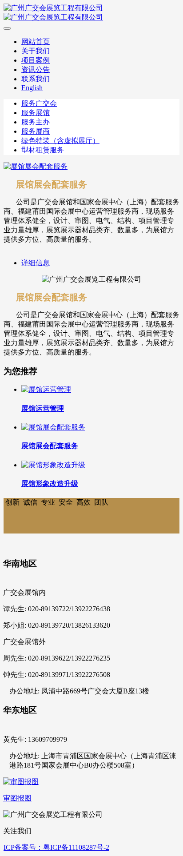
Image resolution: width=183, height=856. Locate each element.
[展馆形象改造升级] (53, 465)
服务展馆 (35, 112)
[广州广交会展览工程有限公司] (91, 13)
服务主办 (35, 122)
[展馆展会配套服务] (53, 427)
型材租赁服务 (42, 150)
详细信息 (35, 263)
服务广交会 (39, 103)
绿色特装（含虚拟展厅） (60, 140)
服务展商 (35, 131)
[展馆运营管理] (46, 389)
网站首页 (35, 41)
